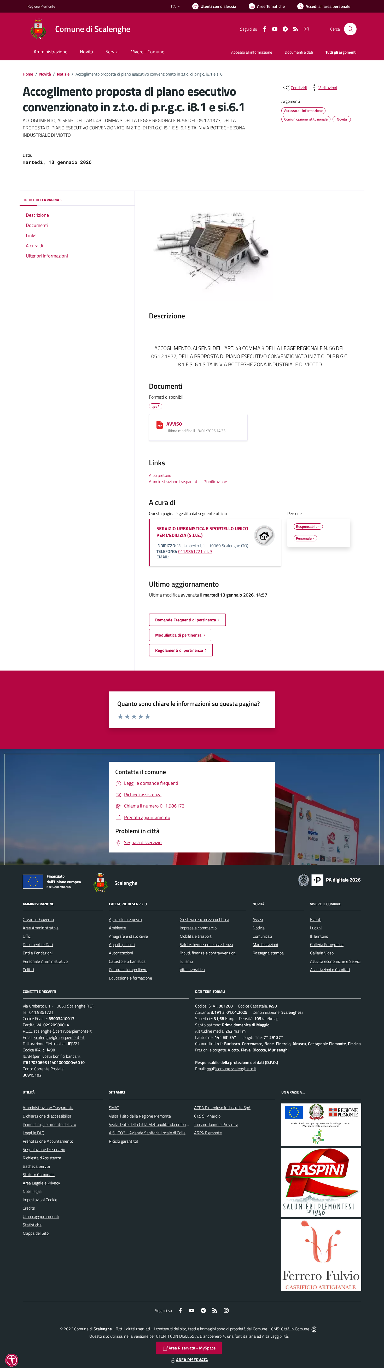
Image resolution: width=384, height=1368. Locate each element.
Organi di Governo (38, 919)
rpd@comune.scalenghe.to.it (231, 1069)
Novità (45, 74)
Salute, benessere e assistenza (206, 944)
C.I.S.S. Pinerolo (207, 1116)
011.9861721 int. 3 (195, 551)
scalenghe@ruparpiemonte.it (59, 1037)
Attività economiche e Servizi (335, 961)
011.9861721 (41, 1012)
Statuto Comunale (39, 1174)
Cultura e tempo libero (128, 969)
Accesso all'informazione (251, 52)
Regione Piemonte (41, 6)
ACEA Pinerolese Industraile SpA (222, 1107)
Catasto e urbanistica (127, 961)
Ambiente (117, 928)
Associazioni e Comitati (330, 969)
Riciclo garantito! (123, 1141)
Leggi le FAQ (33, 1133)
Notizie (63, 74)
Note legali (32, 1191)
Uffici (27, 936)
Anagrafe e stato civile (128, 936)
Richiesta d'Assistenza (42, 1158)
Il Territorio (319, 936)
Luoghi (316, 928)
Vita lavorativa (192, 969)
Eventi (315, 919)
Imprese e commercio (198, 928)
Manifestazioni (265, 944)
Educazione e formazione (130, 978)
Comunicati (262, 936)
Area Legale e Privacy (41, 1183)
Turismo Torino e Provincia (216, 1124)
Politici (28, 969)
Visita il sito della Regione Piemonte (140, 1116)
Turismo (186, 961)
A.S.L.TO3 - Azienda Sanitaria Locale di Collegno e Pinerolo (159, 1133)
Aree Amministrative (41, 928)
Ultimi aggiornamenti (41, 1216)
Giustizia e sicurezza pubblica (204, 919)
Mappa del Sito (36, 1233)
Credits (29, 1208)
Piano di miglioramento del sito (49, 1124)
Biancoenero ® (212, 1336)
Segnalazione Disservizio (44, 1149)
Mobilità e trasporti (196, 936)
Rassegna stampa (268, 953)
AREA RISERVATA (192, 1359)
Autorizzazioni (121, 953)
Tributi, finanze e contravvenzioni (208, 953)
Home (28, 74)
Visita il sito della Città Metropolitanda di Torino (149, 1124)
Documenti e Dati (38, 944)
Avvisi (258, 919)
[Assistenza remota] (314, 1329)
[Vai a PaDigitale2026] (329, 879)
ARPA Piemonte (208, 1133)
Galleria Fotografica (327, 944)
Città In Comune (295, 1329)
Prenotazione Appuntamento (48, 1141)
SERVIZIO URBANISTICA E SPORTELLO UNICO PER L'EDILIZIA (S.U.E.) (202, 532)
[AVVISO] (159, 425)
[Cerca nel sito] (350, 29)
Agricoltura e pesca (125, 919)
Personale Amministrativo (45, 961)
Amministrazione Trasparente (48, 1107)
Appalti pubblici (122, 944)
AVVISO (174, 423)
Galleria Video (322, 953)
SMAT (114, 1107)
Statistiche (32, 1225)
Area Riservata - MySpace (192, 1348)
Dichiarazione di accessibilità (47, 1116)
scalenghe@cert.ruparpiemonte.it (63, 1031)
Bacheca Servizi (36, 1166)
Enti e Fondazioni (38, 953)
